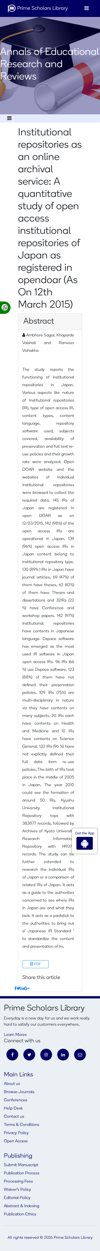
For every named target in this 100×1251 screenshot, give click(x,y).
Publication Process (21, 1173)
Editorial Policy (17, 1198)
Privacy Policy (16, 1133)
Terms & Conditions (21, 1125)
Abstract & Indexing (21, 1206)
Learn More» (15, 1035)
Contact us (14, 1117)
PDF (37, 964)
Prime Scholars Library (42, 8)
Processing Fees (18, 1181)
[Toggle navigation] (86, 8)
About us (12, 1084)
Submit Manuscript (21, 1165)
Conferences (15, 1100)
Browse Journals (19, 1092)
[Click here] (15, 989)
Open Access (16, 1141)
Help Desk (13, 1108)
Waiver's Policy (17, 1190)
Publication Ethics (20, 1214)
